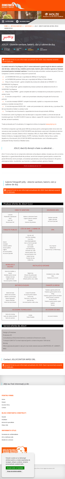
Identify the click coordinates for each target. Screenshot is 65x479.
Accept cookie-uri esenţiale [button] (15, 468)
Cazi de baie (28, 26)
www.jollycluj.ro (51, 124)
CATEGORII (9, 21)
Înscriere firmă (25, 21)
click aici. (10, 61)
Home (6, 26)
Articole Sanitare (16, 26)
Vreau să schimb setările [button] (14, 471)
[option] (32, 15)
